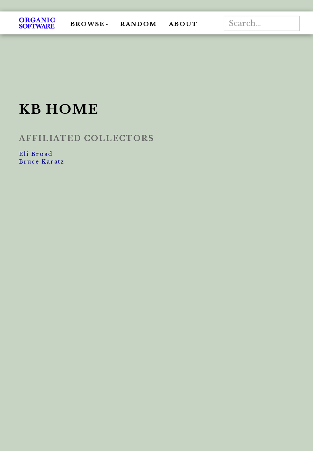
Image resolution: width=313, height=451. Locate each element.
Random (138, 24)
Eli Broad (36, 154)
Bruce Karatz (42, 161)
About (183, 24)
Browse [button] (87, 24)
